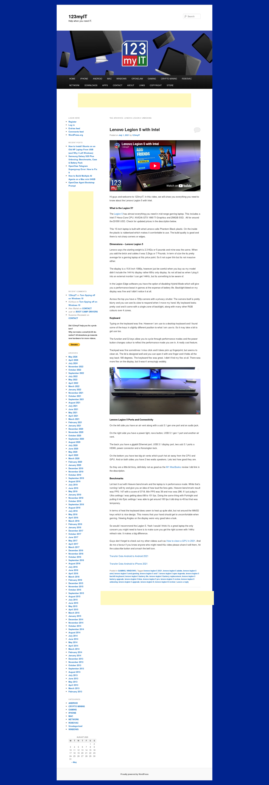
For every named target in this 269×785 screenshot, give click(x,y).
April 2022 (73, 382)
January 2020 (74, 465)
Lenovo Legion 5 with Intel (135, 129)
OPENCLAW (137, 78)
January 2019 (74, 494)
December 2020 (75, 428)
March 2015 (73, 612)
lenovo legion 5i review (165, 581)
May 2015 (72, 606)
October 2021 (74, 396)
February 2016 (75, 579)
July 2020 (73, 445)
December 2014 (75, 619)
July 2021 (73, 405)
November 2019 (75, 471)
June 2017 (73, 537)
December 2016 (75, 550)
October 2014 (74, 625)
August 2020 (74, 442)
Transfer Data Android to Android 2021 (129, 556)
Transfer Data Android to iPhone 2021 (129, 563)
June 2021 (73, 409)
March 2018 (73, 520)
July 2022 (73, 376)
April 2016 (73, 573)
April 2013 (73, 684)
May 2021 (72, 412)
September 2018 (76, 504)
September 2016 (76, 560)
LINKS (142, 85)
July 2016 (73, 566)
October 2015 (74, 589)
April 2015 (73, 609)
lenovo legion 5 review (170, 579)
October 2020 (74, 435)
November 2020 (75, 432)
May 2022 (72, 379)
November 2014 (75, 622)
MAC (109, 78)
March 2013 (73, 688)
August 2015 (74, 596)
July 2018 (73, 510)
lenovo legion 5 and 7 (149, 573)
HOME (72, 78)
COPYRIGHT (156, 85)
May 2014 (72, 642)
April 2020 (73, 455)
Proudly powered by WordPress (134, 774)
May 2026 (72, 356)
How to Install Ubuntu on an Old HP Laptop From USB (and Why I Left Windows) (81, 149)
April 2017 (73, 543)
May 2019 (72, 491)
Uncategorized (75, 726)
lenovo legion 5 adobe (172, 570)
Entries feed (74, 128)
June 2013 (73, 678)
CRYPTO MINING (169, 78)
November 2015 (75, 586)
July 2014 (73, 635)
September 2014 (76, 629)
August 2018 (74, 507)
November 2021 (75, 392)
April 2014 (73, 645)
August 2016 (74, 563)
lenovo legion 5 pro (151, 579)
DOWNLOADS (91, 85)
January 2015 (74, 615)
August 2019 (74, 481)
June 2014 (73, 638)
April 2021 (73, 415)
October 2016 (74, 556)
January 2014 (74, 655)
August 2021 (74, 402)
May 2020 (72, 451)
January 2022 (74, 389)
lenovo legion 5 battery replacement (165, 576)
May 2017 (72, 540)
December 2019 (75, 468)
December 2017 (75, 530)
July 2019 (73, 484)
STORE (170, 85)
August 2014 (74, 632)
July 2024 (73, 363)
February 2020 (75, 461)
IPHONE (84, 78)
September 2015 (76, 593)
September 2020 (76, 438)
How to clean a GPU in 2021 (180, 540)
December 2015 (75, 583)
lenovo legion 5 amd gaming (126, 573)
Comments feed (76, 131)
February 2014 (75, 652)
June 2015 (73, 602)
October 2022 (74, 369)
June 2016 (73, 570)
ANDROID (97, 78)
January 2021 (74, 425)
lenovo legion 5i (147, 581)
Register (72, 121)
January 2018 (74, 527)
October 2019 (74, 474)
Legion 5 (118, 213)
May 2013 (72, 681)
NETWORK (74, 85)
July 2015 (73, 599)
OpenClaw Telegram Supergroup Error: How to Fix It (82, 169)
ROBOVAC (187, 78)
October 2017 (74, 533)
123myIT (77, 16)
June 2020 (73, 448)
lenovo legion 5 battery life (137, 576)
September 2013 (76, 668)
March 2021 (73, 419)
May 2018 (72, 514)
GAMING (152, 78)
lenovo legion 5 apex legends (172, 573)
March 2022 (73, 386)
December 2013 (75, 658)
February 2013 (75, 691)
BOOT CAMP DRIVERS (87, 311)
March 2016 (73, 576)
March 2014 (73, 648)
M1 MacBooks (173, 467)
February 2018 (75, 524)
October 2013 (74, 665)
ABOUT (130, 85)
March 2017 (73, 547)
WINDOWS (121, 78)
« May (74, 762)
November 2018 (75, 497)
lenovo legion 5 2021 (153, 570)
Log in (71, 124)
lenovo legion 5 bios (133, 579)
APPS (105, 85)
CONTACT (117, 85)
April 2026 (73, 359)
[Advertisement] (134, 100)
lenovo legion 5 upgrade (129, 581)
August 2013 (74, 671)
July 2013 (73, 675)
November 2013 (75, 661)
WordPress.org (75, 134)
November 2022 (75, 366)
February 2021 (75, 422)
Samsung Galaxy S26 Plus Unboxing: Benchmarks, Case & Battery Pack (82, 159)
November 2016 (75, 553)
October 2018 (74, 501)
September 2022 (76, 373)
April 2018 (73, 517)
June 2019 (73, 488)
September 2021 (76, 399)
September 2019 (76, 478)
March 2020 (73, 458)
